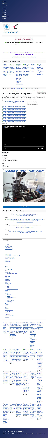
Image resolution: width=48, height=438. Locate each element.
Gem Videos (4, 10)
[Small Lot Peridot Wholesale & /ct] (13, 66)
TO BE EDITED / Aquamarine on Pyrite (33, 376)
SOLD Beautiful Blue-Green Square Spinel (40, 73)
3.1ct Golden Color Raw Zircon (26, 76)
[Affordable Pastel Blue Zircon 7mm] (25, 214)
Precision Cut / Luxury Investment (12, 255)
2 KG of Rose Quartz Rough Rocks (40, 327)
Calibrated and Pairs (9, 257)
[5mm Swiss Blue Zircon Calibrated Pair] (19, 376)
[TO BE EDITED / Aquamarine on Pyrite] (33, 372)
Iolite (6, 275)
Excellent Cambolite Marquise (32, 345)
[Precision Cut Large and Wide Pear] (6, 67)
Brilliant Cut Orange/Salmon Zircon (13, 335)
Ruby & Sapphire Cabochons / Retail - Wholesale (6, 419)
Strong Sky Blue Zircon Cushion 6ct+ (26, 413)
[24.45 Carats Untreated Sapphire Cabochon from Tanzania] (33, 406)
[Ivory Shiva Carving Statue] (25, 231)
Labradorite (7, 276)
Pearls (8, 284)
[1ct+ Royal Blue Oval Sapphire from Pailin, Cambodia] (14, 101)
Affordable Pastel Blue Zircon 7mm (25, 215)
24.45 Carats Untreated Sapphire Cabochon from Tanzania (33, 414)
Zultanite (7, 317)
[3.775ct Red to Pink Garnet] (19, 326)
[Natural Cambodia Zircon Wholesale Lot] (19, 71)
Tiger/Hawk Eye (10, 300)
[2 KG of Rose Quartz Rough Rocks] (40, 323)
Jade (6, 277)
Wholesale (4, 14)
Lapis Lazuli (7, 279)
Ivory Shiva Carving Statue (25, 232)
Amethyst (9, 294)
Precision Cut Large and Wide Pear (6, 74)
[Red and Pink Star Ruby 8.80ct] (26, 325)
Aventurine (9, 298)
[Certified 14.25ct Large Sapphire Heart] (25, 225)
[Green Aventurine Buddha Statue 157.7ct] (6, 324)
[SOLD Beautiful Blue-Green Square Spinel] (40, 67)
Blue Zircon (4, 7)
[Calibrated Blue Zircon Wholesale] (33, 351)
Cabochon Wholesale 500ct (18, 414)
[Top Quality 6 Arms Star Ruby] (13, 353)
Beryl (6, 268)
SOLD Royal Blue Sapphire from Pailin (40, 417)
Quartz (6, 293)
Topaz (6, 312)
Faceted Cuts (8, 254)
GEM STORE (4, 3)
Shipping (4, 18)
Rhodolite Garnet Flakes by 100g (33, 70)
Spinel (6, 307)
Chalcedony (9, 301)
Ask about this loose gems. (32, 104)
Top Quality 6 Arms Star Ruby (13, 361)
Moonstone (7, 280)
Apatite (6, 266)
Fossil (8, 286)
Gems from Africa (9, 247)
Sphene (6, 305)
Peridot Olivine (8, 290)
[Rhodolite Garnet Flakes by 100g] (33, 65)
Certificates (4, 8)
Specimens (7, 260)
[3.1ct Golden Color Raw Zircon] (26, 68)
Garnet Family (8, 272)
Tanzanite (7, 308)
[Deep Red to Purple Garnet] (6, 353)
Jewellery (4, 12)
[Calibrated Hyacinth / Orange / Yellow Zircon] (40, 383)
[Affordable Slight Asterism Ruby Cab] (19, 352)
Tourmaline (7, 314)
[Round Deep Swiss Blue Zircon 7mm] (26, 352)
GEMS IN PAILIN (5, 16)
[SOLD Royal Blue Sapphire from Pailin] (40, 409)
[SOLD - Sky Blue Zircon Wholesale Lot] (13, 375)
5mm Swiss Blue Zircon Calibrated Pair (19, 383)
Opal (6, 282)
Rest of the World (8, 249)
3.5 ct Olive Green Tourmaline (12, 410)
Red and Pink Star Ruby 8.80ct (26, 331)
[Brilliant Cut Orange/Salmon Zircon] (13, 327)
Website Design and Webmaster (10, 433)
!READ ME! (4, 5)
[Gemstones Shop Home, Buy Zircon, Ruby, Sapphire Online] (11, 28)
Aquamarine (9, 269)
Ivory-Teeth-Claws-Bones (12, 289)
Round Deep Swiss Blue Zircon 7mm (26, 358)
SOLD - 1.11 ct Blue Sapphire (38, 91)
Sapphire (7, 304)
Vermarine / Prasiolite (11, 297)
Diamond (7, 270)
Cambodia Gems (8, 246)
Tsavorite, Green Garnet (12, 273)
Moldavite (9, 311)
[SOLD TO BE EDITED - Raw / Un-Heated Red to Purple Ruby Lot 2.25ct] (26, 378)
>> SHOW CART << (24, 206)
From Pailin (7, 244)
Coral (8, 287)
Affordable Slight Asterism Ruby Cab (19, 359)
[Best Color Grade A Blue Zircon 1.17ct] (25, 219)
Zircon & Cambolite (9, 315)
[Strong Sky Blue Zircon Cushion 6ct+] (26, 406)
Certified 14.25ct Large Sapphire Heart (25, 227)
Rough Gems (7, 261)
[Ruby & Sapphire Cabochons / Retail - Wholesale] (6, 409)
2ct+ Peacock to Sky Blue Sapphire (11, 91)
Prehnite (6, 291)
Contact (3, 20)
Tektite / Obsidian (9, 310)
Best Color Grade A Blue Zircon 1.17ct (25, 222)
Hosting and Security (31, 433)
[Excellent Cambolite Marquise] (33, 332)
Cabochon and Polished (10, 258)
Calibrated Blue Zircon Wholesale (32, 356)
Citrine (8, 296)
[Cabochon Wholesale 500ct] (19, 407)
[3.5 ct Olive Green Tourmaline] (13, 405)
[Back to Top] (46, 436)
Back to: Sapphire (42, 93)
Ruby (6, 303)
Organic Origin (8, 283)
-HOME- (4, 1)
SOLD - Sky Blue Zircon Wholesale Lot (13, 382)
